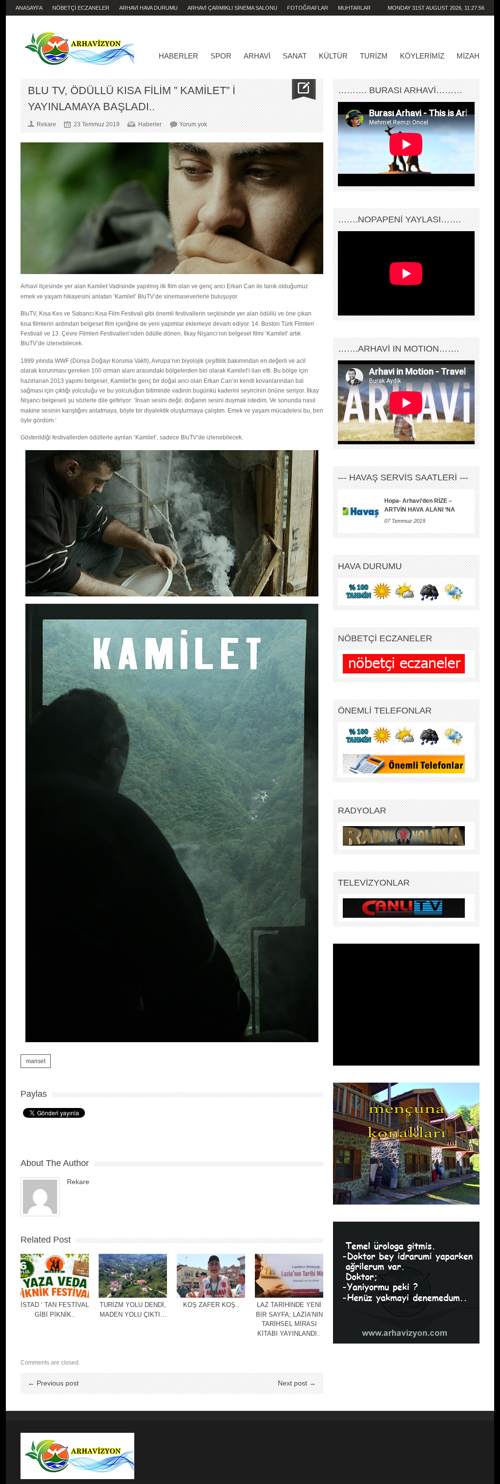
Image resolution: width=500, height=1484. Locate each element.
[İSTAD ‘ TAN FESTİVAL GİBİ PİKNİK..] (55, 1276)
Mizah (468, 56)
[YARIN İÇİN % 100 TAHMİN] (404, 591)
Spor (220, 56)
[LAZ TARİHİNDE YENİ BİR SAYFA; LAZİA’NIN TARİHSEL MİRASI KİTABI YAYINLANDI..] (289, 1276)
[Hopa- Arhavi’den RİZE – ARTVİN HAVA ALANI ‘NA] (361, 511)
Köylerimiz (422, 56)
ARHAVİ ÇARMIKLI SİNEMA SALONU (232, 8)
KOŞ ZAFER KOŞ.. (211, 1304)
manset (35, 1061)
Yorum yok (193, 124)
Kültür (333, 56)
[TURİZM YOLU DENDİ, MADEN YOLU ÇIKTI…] (133, 1276)
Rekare (78, 1182)
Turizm (374, 56)
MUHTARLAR (354, 8)
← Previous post (53, 1383)
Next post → (297, 1383)
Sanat (295, 56)
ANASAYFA (29, 8)
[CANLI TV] (404, 908)
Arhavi (257, 56)
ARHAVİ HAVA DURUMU (148, 8)
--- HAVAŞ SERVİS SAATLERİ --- (403, 477)
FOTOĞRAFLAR (307, 8)
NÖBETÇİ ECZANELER (80, 8)
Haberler (178, 56)
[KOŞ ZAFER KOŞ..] (211, 1276)
